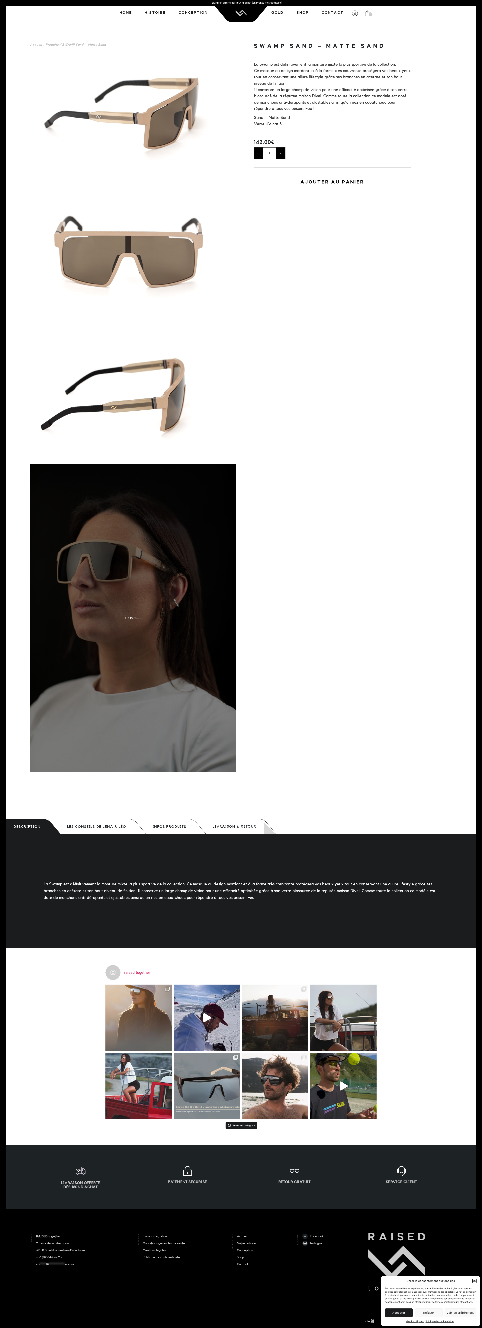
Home (126, 12)
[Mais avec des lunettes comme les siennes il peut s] (207, 1018)
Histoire (155, 12)
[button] (474, 1281)
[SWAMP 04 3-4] (133, 117)
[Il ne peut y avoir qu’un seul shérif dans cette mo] (138, 1086)
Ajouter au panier (332, 182)
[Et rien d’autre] (275, 1018)
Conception (193, 12)
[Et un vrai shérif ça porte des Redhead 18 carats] (343, 1018)
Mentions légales (415, 1321)
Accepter (398, 1312)
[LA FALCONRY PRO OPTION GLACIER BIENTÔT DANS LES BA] (275, 1086)
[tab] (27, 826)
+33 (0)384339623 (49, 1257)
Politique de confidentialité (440, 1321)
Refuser (428, 1312)
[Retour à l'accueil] (241, 14)
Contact (333, 12)
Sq (371, 1321)
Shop (303, 12)
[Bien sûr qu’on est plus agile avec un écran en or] (343, 1086)
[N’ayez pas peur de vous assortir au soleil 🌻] (138, 1018)
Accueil (36, 44)
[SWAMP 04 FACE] (133, 254)
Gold (277, 12)
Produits (52, 44)
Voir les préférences (460, 1312)
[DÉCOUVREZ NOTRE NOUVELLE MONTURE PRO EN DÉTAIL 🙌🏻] (207, 1086)
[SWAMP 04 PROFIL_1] (133, 391)
